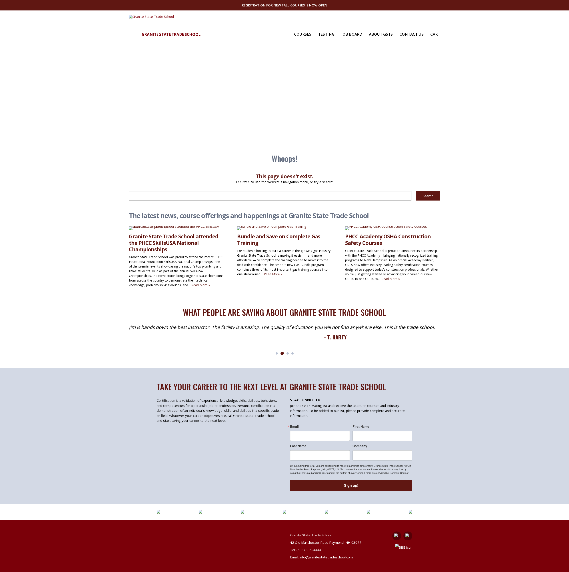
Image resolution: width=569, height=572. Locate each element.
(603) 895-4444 (309, 550)
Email (294, 426)
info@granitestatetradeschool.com (326, 557)
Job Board (351, 34)
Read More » (200, 285)
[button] (277, 353)
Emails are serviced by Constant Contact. (386, 473)
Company (360, 445)
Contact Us (411, 34)
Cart (435, 34)
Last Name (298, 445)
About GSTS (381, 34)
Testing (326, 34)
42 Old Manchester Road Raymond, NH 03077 (325, 542)
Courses (302, 34)
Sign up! (351, 485)
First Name (361, 426)
